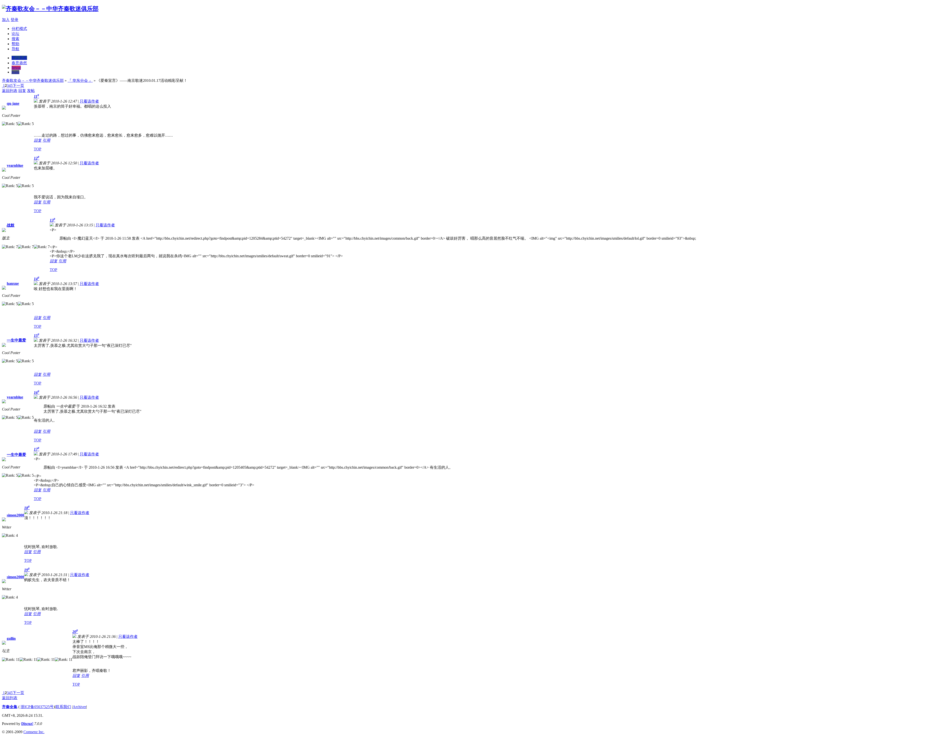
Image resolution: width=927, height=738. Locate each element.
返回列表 (9, 91)
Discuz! (27, 724)
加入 (6, 20)
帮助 (15, 44)
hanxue (13, 283)
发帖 (31, 91)
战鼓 (10, 225)
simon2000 (15, 515)
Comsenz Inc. (33, 732)
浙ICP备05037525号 (37, 707)
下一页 (18, 86)
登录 (14, 20)
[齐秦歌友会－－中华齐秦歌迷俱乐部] (50, 9)
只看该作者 (89, 101)
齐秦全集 (9, 707)
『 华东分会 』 (80, 80)
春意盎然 (19, 63)
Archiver (79, 707)
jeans (15, 72)
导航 (15, 49)
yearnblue (15, 165)
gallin (11, 638)
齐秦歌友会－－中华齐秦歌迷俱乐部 (33, 80)
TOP (37, 149)
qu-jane (13, 103)
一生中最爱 (16, 340)
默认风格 (19, 58)
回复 (22, 91)
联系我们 (63, 707)
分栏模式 (19, 29)
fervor (16, 68)
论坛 (15, 34)
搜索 (15, 39)
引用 (46, 140)
